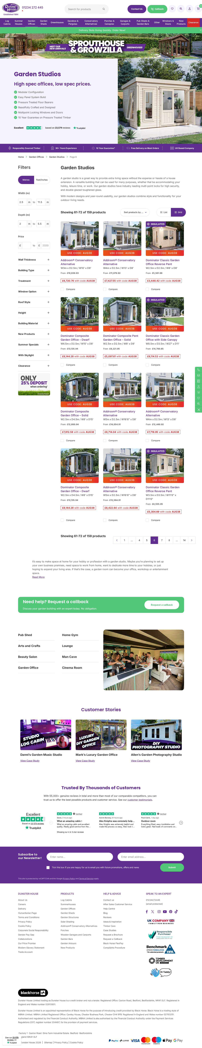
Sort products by (133, 212)
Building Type (26, 270)
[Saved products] (172, 8)
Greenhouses (57, 22)
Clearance (193, 22)
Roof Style (24, 302)
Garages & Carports (125, 22)
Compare (70, 289)
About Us (22, 900)
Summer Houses (19, 22)
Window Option (27, 291)
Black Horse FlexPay (113, 943)
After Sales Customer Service (117, 904)
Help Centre (109, 908)
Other (157, 22)
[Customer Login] (189, 8)
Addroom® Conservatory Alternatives (79, 926)
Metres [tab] (26, 179)
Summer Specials (28, 344)
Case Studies (109, 930)
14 (184, 540)
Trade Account (25, 952)
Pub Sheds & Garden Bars (143, 22)
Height (22, 312)
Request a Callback (112, 939)
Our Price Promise (27, 943)
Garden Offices (31, 22)
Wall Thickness (27, 259)
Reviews (107, 917)
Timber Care (109, 926)
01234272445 (153, 900)
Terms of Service (86, 878)
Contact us (108, 900)
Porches (65, 930)
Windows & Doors (168, 22)
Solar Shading (67, 921)
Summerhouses (68, 904)
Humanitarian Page (27, 913)
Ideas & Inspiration (112, 921)
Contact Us (136, 9)
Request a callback (162, 604)
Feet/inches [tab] (42, 179)
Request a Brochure (113, 934)
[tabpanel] (34, 211)
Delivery (22, 908)
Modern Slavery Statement (31, 947)
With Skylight (26, 355)
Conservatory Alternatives (91, 22)
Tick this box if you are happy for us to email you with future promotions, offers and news (95, 867)
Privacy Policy (69, 878)
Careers (22, 904)
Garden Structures (70, 917)
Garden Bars (67, 939)
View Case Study (29, 760)
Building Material (28, 323)
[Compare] (181, 8)
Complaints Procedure (114, 947)
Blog (105, 913)
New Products (181, 22)
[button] (157, 9)
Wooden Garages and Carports (76, 934)
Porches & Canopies (109, 22)
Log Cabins (7, 22)
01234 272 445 (32, 7)
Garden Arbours (68, 943)
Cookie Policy (24, 926)
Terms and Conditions (28, 917)
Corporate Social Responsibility (33, 930)
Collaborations (25, 939)
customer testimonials (140, 799)
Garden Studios (57, 157)
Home (21, 157)
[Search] (104, 9)
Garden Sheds (43, 22)
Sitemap (48, 1042)
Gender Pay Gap (26, 934)
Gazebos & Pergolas (73, 22)
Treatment (24, 280)
